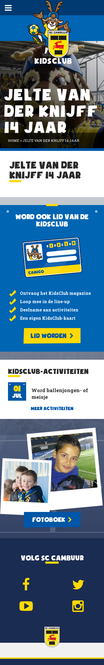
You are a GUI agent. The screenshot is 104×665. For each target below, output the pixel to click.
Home (13, 140)
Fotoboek (49, 520)
